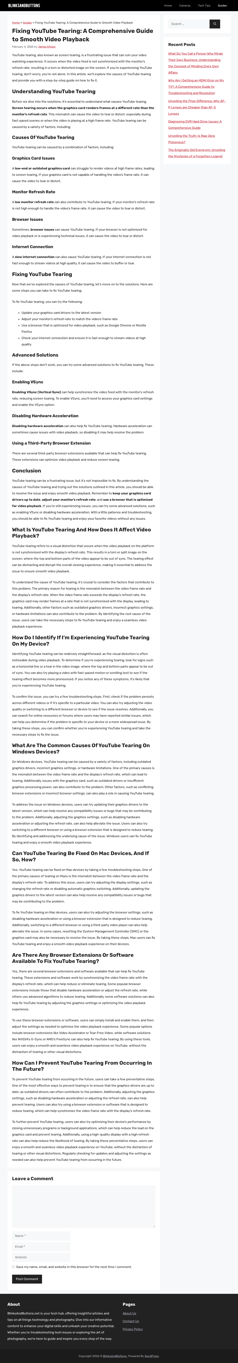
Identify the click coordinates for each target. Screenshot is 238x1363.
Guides (222, 5)
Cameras (185, 5)
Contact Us (131, 1321)
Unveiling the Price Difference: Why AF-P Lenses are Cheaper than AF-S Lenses (197, 107)
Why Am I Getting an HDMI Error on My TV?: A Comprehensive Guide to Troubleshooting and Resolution (196, 86)
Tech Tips (204, 5)
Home (168, 5)
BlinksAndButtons (115, 1356)
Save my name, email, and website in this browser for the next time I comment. (74, 1267)
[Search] (215, 24)
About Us (129, 1313)
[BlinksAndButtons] (24, 5)
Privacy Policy (133, 1329)
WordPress (152, 1356)
